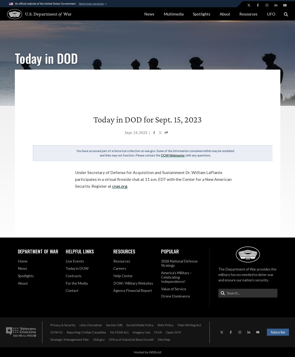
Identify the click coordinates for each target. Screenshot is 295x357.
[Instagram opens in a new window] (267, 5)
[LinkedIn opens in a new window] (276, 5)
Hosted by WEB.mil (147, 352)
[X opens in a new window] (249, 5)
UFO (271, 14)
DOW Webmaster (173, 155)
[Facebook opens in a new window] (258, 5)
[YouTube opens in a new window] (285, 5)
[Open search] (286, 14)
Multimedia (174, 14)
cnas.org (119, 186)
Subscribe (278, 332)
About (225, 14)
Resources (248, 14)
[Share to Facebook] (154, 133)
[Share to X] (161, 133)
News (149, 14)
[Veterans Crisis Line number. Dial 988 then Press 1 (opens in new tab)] (21, 332)
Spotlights (201, 14)
